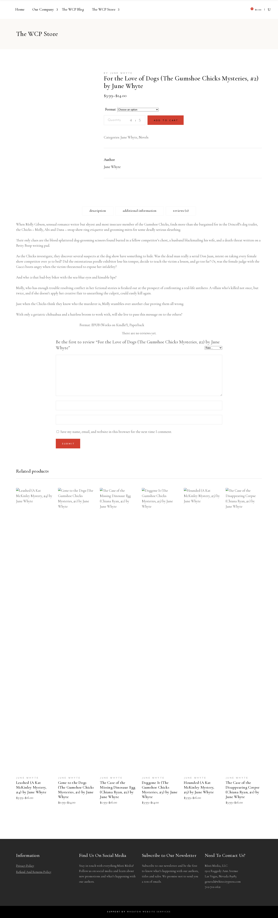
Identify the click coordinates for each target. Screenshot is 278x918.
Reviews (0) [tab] (181, 210)
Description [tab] (97, 210)
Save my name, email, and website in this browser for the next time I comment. (116, 431)
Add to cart (166, 120)
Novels (143, 137)
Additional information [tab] (140, 210)
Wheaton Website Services (149, 912)
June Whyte (128, 137)
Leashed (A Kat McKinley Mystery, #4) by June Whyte (31, 787)
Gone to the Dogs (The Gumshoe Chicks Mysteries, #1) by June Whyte (76, 789)
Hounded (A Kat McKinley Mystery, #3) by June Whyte (199, 787)
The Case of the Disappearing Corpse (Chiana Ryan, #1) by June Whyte (242, 789)
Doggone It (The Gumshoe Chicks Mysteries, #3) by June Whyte (160, 789)
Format (110, 109)
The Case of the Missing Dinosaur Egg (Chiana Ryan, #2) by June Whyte (117, 789)
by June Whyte (118, 73)
